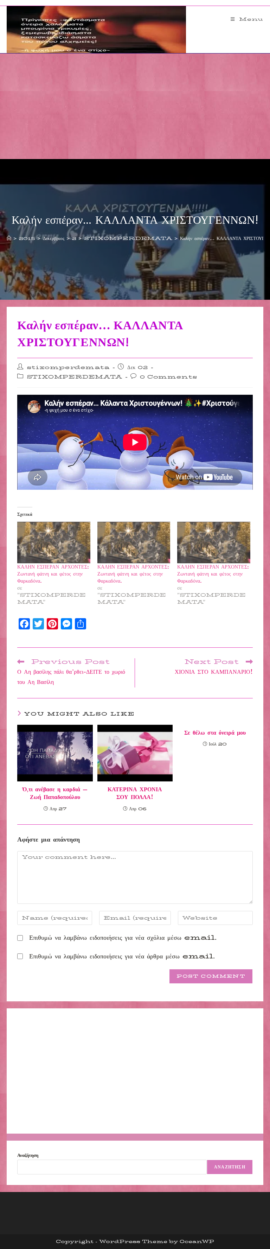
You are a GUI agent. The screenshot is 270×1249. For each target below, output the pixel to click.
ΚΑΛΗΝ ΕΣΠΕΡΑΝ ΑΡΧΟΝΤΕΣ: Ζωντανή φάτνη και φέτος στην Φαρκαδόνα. (53, 574)
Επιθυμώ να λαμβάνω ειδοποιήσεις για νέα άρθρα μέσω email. (122, 956)
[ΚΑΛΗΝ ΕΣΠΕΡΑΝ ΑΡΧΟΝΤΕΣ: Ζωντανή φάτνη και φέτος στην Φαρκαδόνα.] (53, 543)
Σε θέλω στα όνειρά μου (215, 733)
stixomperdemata (68, 367)
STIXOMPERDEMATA (74, 377)
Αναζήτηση (27, 1155)
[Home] (9, 238)
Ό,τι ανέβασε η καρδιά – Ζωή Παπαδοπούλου (55, 793)
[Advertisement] (135, 106)
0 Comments (169, 377)
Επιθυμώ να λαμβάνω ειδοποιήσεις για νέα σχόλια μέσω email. (123, 938)
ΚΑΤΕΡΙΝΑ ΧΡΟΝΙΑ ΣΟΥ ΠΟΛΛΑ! (135, 793)
